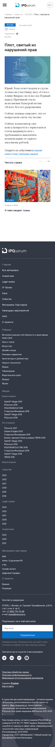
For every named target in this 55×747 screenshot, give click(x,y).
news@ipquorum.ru (16, 614)
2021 (4, 483)
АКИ (4, 316)
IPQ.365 (28, 14)
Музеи (5, 383)
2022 (4, 479)
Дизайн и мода (9, 350)
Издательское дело (11, 375)
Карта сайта (8, 686)
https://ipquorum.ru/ (18, 705)
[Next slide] (48, 161)
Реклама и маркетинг (12, 354)
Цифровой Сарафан (11, 573)
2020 (4, 488)
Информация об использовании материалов (22, 678)
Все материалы (10, 270)
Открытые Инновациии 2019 (17, 434)
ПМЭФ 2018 (9, 457)
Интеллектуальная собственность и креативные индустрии (25, 336)
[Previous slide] (41, 161)
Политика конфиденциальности (17, 675)
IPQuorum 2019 (10, 405)
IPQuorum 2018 (10, 418)
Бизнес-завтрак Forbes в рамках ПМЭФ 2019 (24, 438)
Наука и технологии (11, 363)
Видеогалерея (9, 396)
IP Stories (7, 287)
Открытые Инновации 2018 (16, 411)
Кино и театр (8, 342)
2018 (4, 496)
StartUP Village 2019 (13, 401)
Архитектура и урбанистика (15, 358)
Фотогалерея (8, 423)
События (6, 299)
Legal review (8, 281)
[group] (27, 191)
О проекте (7, 322)
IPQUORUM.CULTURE (13, 408)
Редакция (6, 588)
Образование (8, 371)
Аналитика (8, 276)
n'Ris (4, 565)
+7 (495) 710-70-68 (15, 611)
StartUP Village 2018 (13, 414)
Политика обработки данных (15, 672)
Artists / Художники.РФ (12, 560)
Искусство (7, 346)
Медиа (5, 367)
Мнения (5, 584)
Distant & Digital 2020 (13, 431)
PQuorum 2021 (10, 428)
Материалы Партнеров (14, 304)
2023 (4, 475)
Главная (8, 14)
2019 (4, 492)
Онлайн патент (9, 569)
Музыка (5, 379)
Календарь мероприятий (15, 310)
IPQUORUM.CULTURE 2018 (16, 447)
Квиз (4, 293)
